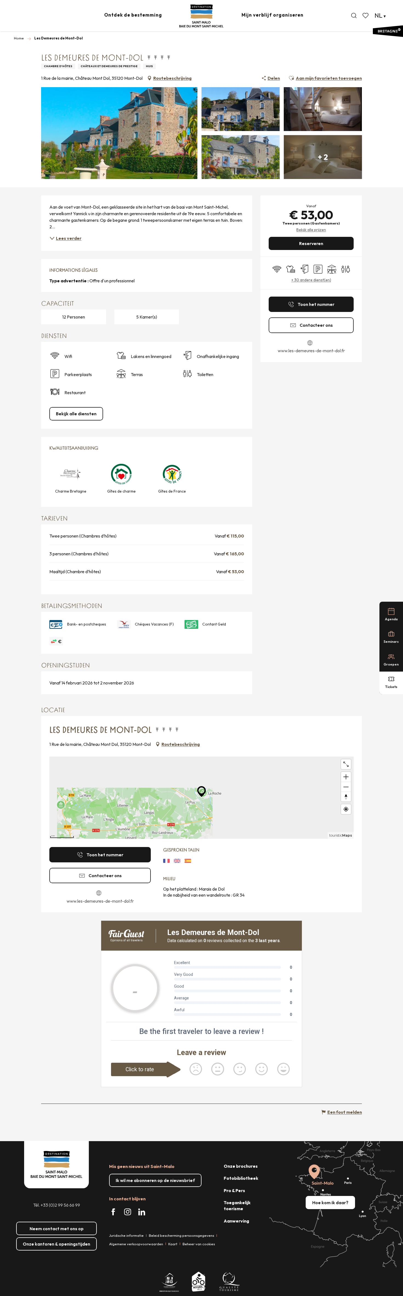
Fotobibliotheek (241, 1178)
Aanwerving (236, 1221)
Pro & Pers (234, 1190)
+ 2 (323, 157)
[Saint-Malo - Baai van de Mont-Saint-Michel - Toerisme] (201, 16)
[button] (354, 15)
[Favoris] (366, 16)
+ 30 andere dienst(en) (311, 279)
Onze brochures (241, 1166)
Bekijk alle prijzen (311, 229)
